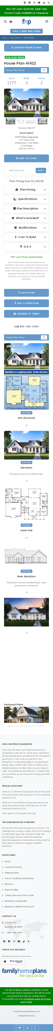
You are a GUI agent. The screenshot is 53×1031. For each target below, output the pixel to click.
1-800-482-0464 (14, 932)
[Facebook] (29, 2)
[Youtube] (39, 2)
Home (4, 38)
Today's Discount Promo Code (19, 895)
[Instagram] (34, 2)
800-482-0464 (29, 326)
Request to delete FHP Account (19, 906)
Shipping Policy (12, 872)
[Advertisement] (26, 668)
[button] (9, 726)
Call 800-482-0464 (26, 31)
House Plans (15, 38)
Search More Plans (28, 47)
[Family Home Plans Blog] (48, 2)
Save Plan (27, 292)
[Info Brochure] (26, 376)
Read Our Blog (11, 889)
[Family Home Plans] (26, 22)
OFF (33, 128)
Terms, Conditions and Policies (19, 878)
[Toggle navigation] (44, 70)
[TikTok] (43, 2)
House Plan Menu (15, 70)
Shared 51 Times (28, 313)
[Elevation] (26, 103)
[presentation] (6, 715)
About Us (9, 884)
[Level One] (26, 504)
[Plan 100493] (26, 715)
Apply (41, 170)
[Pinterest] (24, 2)
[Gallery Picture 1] (26, 612)
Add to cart (27, 158)
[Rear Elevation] (26, 555)
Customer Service (13, 867)
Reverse (27, 413)
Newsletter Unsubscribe (16, 901)
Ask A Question (27, 303)
